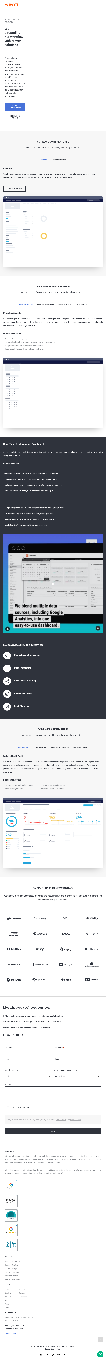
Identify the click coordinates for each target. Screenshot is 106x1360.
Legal (53, 1349)
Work (7, 1289)
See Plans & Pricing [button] (15, 117)
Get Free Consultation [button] (15, 107)
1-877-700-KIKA (53, 1022)
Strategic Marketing (12, 1279)
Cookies (48, 1349)
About (7, 1300)
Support (22, 1289)
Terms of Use (61, 1119)
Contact (22, 1293)
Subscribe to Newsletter (19, 1107)
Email (7, 1059)
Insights (8, 1297)
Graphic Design (11, 1269)
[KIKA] (11, 4)
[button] (102, 5)
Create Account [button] (14, 189)
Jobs (7, 1304)
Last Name (59, 1048)
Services (8, 1293)
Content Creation (11, 1265)
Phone (56, 1059)
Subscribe (23, 1297)
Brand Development (12, 1261)
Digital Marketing (11, 1276)
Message (9, 1084)
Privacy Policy (75, 1119)
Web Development (12, 1272)
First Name (9, 1048)
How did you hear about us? (16, 1070)
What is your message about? (66, 1070)
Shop (7, 1307)
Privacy (58, 1349)
